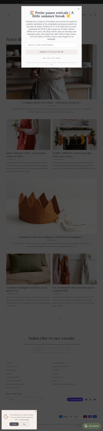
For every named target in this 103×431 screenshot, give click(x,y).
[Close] (35, 412)
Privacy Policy (24, 419)
